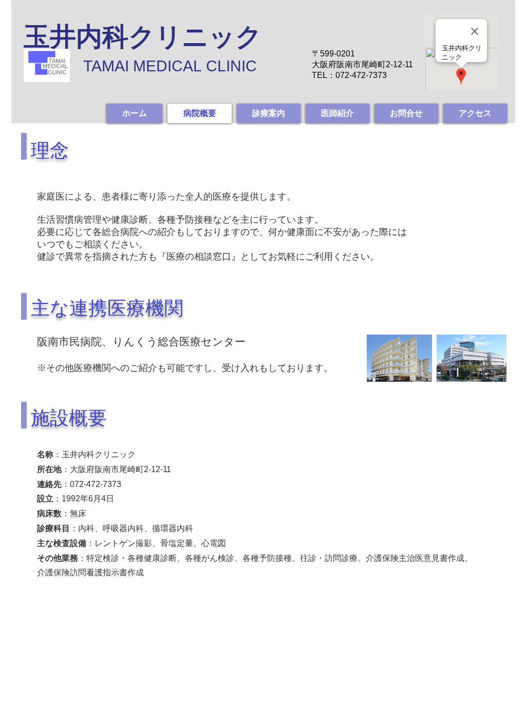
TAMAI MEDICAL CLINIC (170, 65)
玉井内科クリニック (143, 36)
